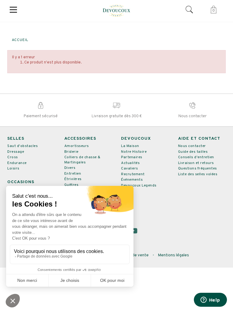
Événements (132, 179)
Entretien (72, 173)
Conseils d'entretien (196, 157)
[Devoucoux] (116, 10)
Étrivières (73, 179)
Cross (12, 157)
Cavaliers (129, 168)
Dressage (15, 151)
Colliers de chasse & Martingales (82, 160)
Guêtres (71, 185)
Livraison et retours (196, 163)
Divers (70, 168)
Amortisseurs (76, 146)
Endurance (17, 163)
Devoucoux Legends (139, 185)
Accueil (20, 40)
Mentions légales (173, 255)
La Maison (130, 146)
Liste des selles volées (198, 174)
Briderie (71, 151)
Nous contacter (192, 146)
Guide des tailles (193, 151)
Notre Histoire (134, 151)
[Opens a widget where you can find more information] (210, 300)
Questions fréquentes (197, 168)
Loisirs (13, 168)
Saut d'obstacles (22, 146)
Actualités (130, 163)
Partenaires (131, 157)
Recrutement (133, 174)
